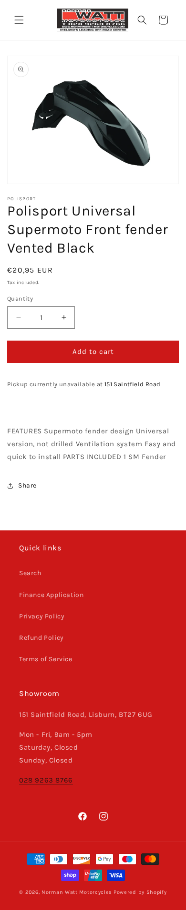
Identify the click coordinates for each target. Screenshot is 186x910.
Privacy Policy (41, 616)
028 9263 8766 (46, 780)
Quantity (20, 298)
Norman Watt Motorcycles (76, 892)
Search (30, 573)
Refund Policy (41, 638)
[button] (19, 20)
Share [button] (27, 485)
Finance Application (51, 595)
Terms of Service (45, 659)
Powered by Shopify (140, 892)
